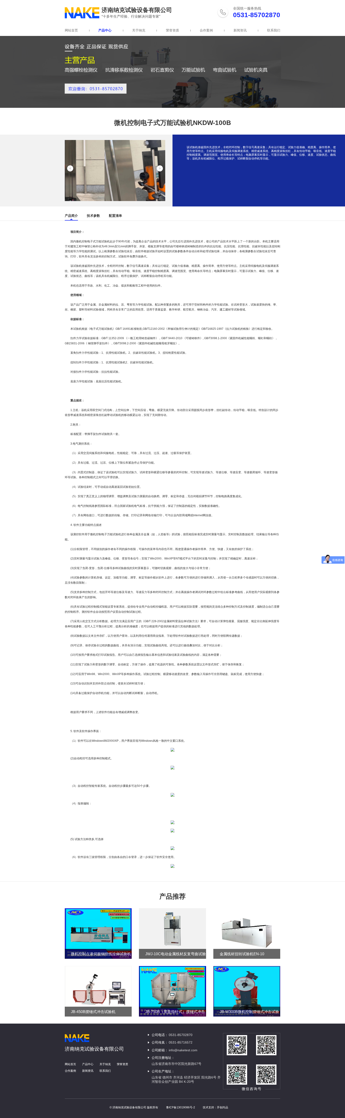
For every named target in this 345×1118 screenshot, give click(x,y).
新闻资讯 (240, 30)
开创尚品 (222, 1107)
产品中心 (104, 30)
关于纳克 (138, 30)
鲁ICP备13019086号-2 (180, 1107)
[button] (70, 168)
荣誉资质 (172, 30)
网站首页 (71, 30)
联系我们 (273, 30)
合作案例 (206, 30)
